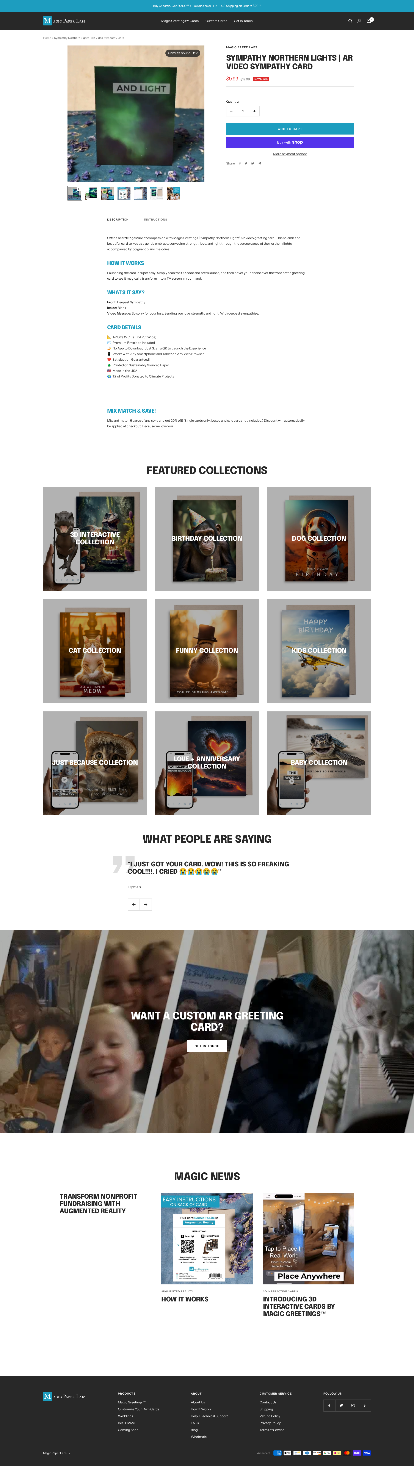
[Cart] (369, 21)
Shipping (266, 1409)
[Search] (350, 21)
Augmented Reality (177, 1291)
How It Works (184, 1299)
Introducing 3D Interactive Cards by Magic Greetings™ (299, 1307)
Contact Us (268, 1402)
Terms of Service (272, 1430)
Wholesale (199, 1437)
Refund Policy (270, 1416)
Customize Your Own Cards (138, 1409)
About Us (198, 1402)
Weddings (125, 1416)
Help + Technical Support (209, 1416)
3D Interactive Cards (280, 1291)
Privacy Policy (270, 1423)
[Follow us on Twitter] (341, 1405)
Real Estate (126, 1423)
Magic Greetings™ (132, 1402)
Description (118, 219)
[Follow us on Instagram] (353, 1405)
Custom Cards (216, 21)
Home (47, 37)
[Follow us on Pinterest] (365, 1405)
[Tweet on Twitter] (252, 163)
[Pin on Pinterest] (246, 163)
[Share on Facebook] (240, 163)
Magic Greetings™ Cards (180, 21)
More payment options (290, 154)
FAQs (195, 1423)
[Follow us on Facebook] (329, 1405)
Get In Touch (243, 21)
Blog (194, 1430)
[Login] (359, 21)
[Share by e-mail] (259, 163)
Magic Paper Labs (241, 47)
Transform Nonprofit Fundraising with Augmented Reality (98, 1204)
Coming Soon (128, 1430)
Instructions (155, 219)
